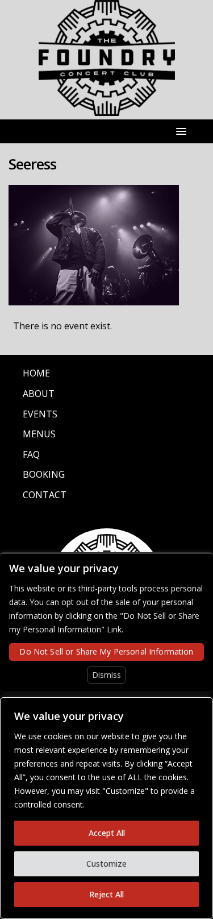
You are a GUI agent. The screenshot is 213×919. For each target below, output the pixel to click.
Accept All (107, 832)
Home (36, 373)
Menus (39, 434)
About (39, 393)
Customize (106, 863)
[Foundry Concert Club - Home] (107, 109)
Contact (44, 495)
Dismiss (106, 674)
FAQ (31, 454)
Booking (44, 474)
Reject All (106, 894)
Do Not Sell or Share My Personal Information (106, 651)
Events (40, 414)
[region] (106, 808)
